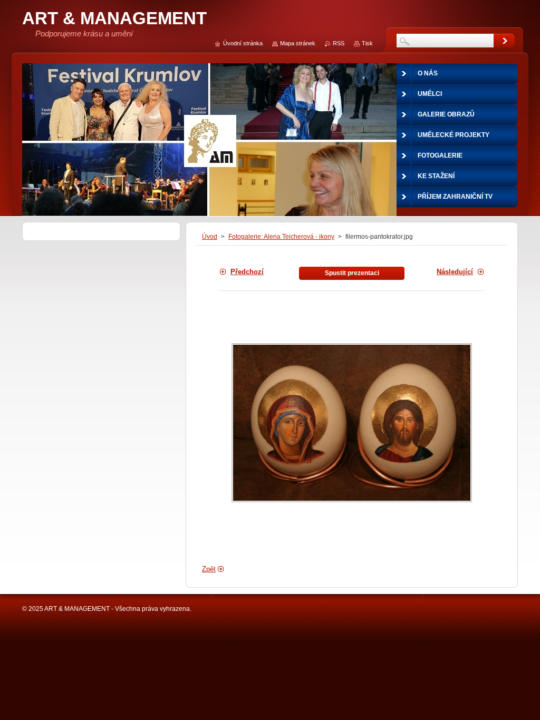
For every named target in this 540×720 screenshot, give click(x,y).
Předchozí (247, 272)
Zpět (209, 569)
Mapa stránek (297, 43)
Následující (455, 272)
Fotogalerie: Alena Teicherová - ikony (281, 236)
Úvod (209, 236)
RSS (338, 43)
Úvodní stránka (243, 43)
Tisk (367, 43)
